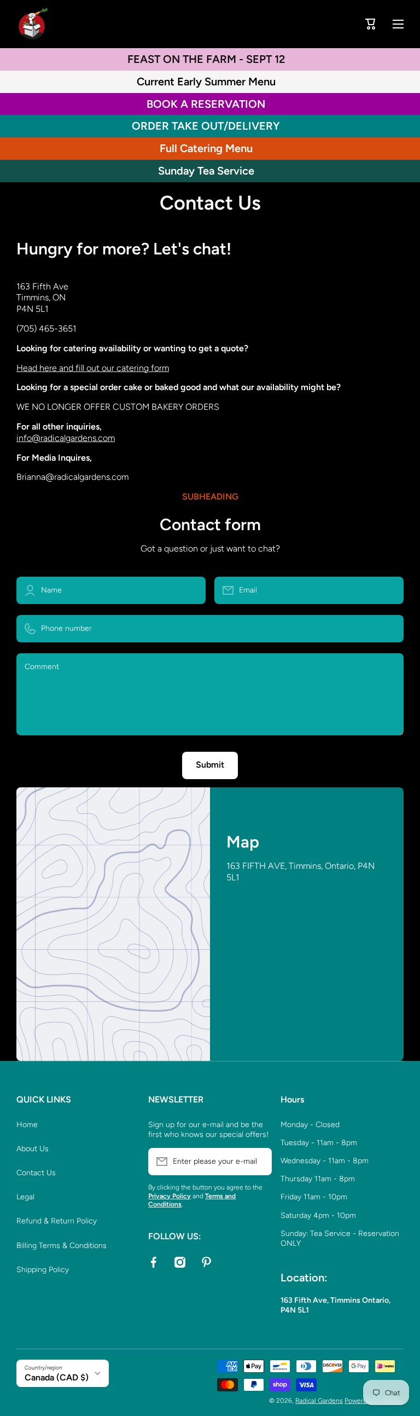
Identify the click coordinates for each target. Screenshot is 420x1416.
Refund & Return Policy (56, 1221)
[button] (370, 24)
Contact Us (36, 1172)
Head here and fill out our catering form (92, 368)
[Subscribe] (258, 1161)
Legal (25, 1197)
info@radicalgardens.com (65, 438)
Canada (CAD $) (57, 1377)
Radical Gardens (319, 1401)
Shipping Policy (42, 1269)
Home (27, 1124)
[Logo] (32, 24)
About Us (32, 1148)
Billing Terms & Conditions (61, 1245)
